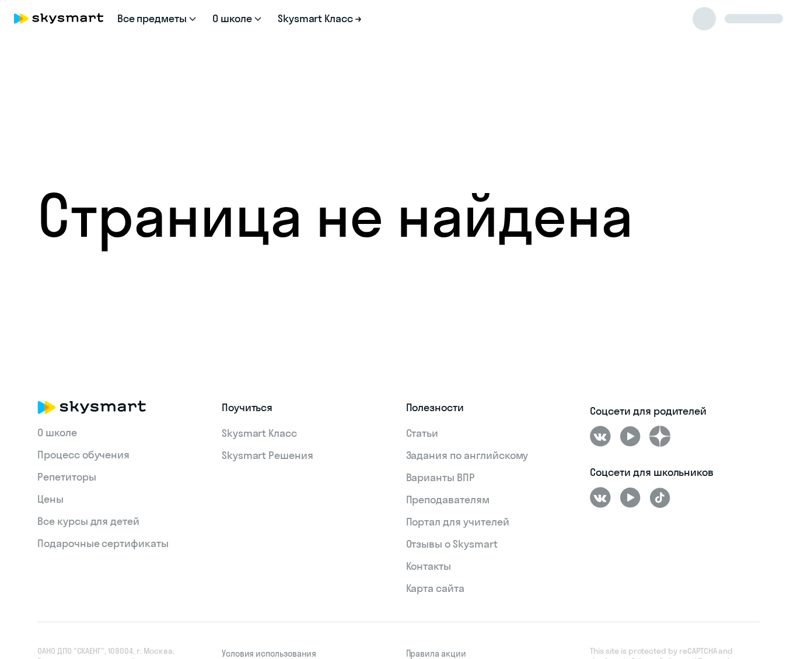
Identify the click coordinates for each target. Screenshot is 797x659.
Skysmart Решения (267, 455)
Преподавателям (448, 499)
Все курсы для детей (88, 521)
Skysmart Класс (259, 433)
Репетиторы (66, 476)
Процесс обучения (83, 454)
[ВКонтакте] (600, 436)
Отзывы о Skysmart (452, 544)
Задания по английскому (467, 455)
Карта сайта (435, 588)
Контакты (429, 566)
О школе (57, 432)
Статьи (422, 433)
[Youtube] (630, 436)
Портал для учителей (457, 521)
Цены (50, 499)
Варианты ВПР (440, 477)
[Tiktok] (659, 497)
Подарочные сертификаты (103, 543)
